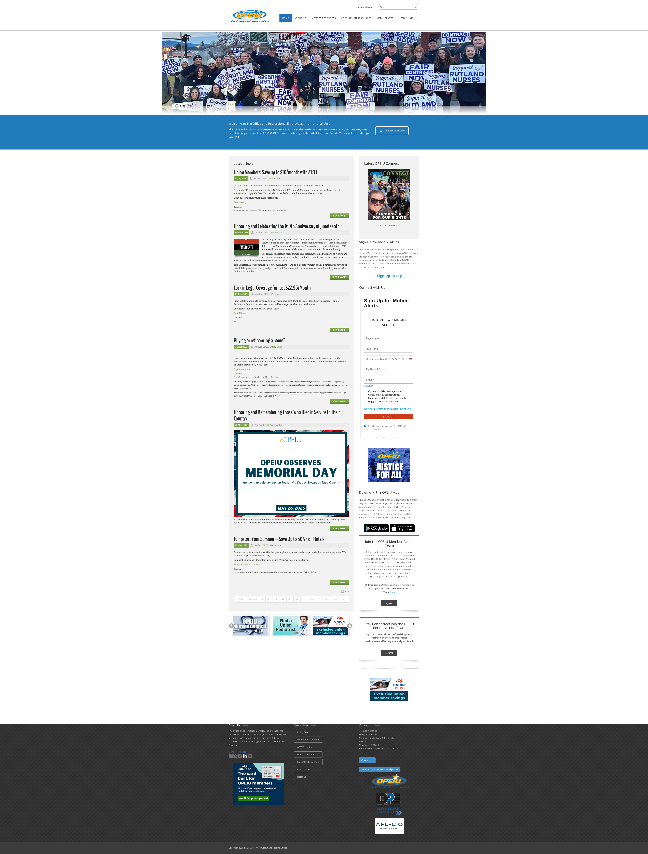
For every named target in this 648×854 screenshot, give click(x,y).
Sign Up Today (389, 275)
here (392, 591)
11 (276, 599)
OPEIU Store (303, 769)
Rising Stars (303, 732)
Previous (252, 599)
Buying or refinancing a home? (259, 340)
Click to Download (389, 225)
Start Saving (240, 202)
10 (269, 599)
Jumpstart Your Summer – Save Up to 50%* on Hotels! (280, 539)
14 (297, 599)
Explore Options (242, 369)
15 (304, 599)
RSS (347, 591)
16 (311, 599)
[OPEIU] (250, 14)
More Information (238, 751)
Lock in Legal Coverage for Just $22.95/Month (272, 288)
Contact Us (367, 760)
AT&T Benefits (304, 747)
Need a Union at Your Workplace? (379, 769)
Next (334, 599)
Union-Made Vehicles (308, 754)
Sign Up (389, 603)
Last (344, 599)
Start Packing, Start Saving (247, 564)
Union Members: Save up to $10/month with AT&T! (276, 172)
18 (326, 599)
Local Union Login (363, 7)
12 (283, 599)
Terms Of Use (280, 847)
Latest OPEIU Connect (308, 761)
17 (319, 599)
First (240, 599)
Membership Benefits (308, 739)
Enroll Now (239, 313)
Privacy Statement (263, 847)
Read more (339, 216)
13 (290, 599)
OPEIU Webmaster (271, 178)
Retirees (301, 776)
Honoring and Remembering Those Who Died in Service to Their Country (287, 415)
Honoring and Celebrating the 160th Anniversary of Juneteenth (287, 226)
